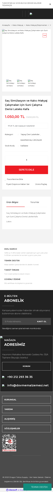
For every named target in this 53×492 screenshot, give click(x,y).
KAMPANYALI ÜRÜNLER (31, 140)
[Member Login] (23, 14)
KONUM (26, 366)
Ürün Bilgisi (12, 202)
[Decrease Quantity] (8, 160)
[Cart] (26, 14)
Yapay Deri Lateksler (30, 134)
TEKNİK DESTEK (39, 487)
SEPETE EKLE (26, 169)
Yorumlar (34, 202)
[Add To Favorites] (14, 179)
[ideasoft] (11, 490)
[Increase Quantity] (44, 160)
